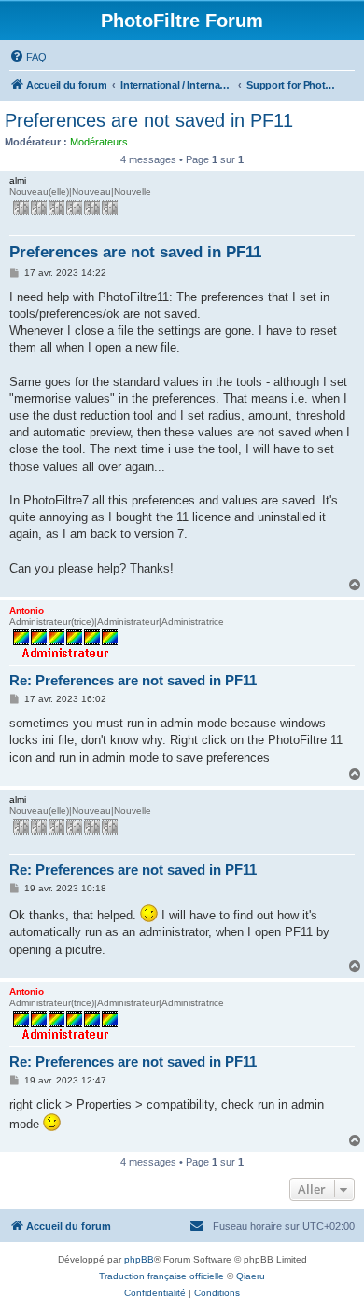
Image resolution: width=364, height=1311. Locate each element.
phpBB (139, 1259)
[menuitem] (28, 57)
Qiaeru (250, 1276)
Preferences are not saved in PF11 (149, 120)
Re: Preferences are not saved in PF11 (133, 680)
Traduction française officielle (161, 1276)
